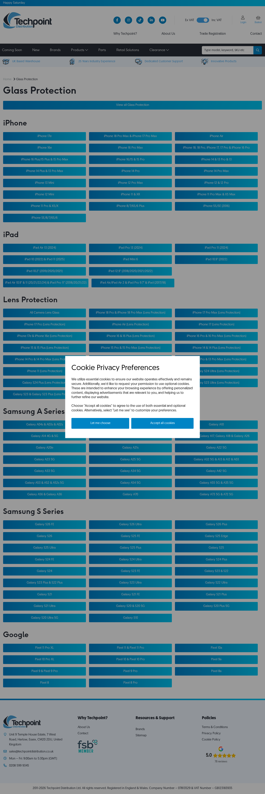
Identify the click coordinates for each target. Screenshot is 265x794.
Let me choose (100, 423)
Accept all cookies (162, 423)
